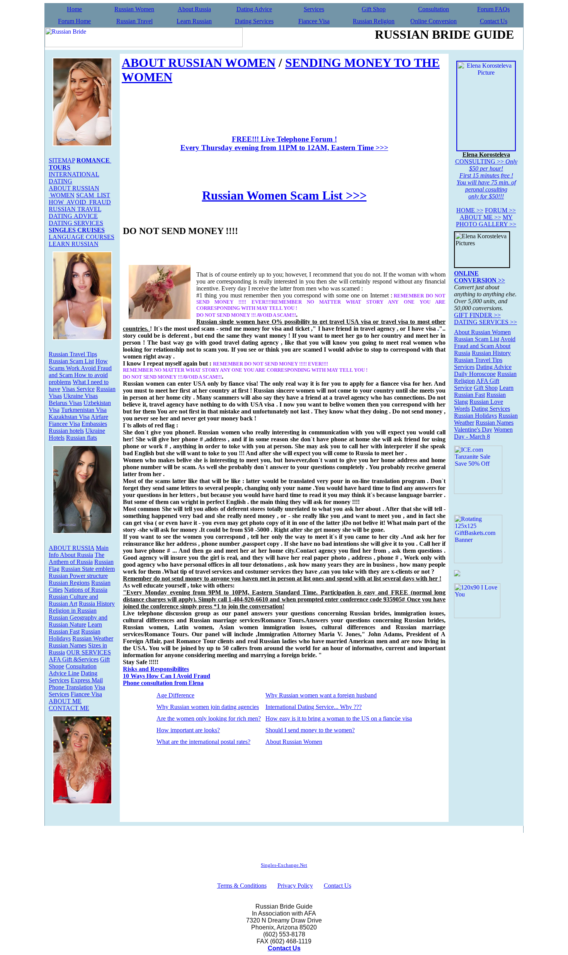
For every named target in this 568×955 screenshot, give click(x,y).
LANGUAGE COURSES (81, 237)
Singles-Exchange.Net (284, 865)
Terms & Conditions (242, 885)
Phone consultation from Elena (163, 683)
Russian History (491, 353)
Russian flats (81, 437)
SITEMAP (62, 160)
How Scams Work (78, 364)
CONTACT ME (69, 708)
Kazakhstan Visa (69, 416)
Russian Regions (69, 582)
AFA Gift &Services (74, 659)
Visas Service (78, 389)
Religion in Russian (73, 610)
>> (469, 210)
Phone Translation (71, 687)
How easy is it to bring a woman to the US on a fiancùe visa (338, 718)
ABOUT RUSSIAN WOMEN (74, 191)
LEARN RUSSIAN (74, 244)
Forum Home (74, 21)
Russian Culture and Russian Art (73, 600)
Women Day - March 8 (483, 433)
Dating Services (254, 21)
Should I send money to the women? (310, 730)
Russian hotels (66, 430)
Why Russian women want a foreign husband (321, 695)
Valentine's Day (473, 429)
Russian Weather (92, 638)
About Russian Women (293, 741)
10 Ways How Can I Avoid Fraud (166, 676)
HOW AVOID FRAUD (80, 202)
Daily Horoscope (475, 374)
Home (74, 9)
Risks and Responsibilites (156, 669)
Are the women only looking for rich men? (208, 718)
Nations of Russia (85, 589)
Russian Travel (134, 21)
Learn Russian (194, 21)
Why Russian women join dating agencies (207, 707)
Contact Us (493, 21)
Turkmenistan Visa (84, 410)
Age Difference (175, 695)
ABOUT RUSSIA (71, 548)
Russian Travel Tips (73, 354)
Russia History (97, 603)
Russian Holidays (475, 415)
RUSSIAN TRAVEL (75, 209)
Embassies (94, 423)
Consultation (433, 9)
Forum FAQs (493, 9)
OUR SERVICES (88, 652)
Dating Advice (254, 9)
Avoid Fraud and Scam (484, 342)
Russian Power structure (78, 575)
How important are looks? (188, 730)
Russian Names (68, 645)
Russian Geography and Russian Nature (78, 621)
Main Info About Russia (79, 551)
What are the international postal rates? (203, 741)
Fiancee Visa (314, 21)
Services (314, 9)
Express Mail (87, 680)
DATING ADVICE (73, 216)
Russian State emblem (88, 568)
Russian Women (134, 9)
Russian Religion (374, 21)
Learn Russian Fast (75, 628)
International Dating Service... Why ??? (313, 707)
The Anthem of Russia (76, 558)
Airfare (99, 416)
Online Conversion (433, 21)
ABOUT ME (65, 701)
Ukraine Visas (80, 396)
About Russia (194, 9)
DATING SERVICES (76, 223)
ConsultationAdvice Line (73, 670)
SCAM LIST (93, 195)
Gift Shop (374, 9)
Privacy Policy (295, 885)
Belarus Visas (65, 403)
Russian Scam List (71, 361)
